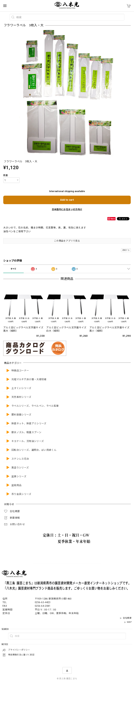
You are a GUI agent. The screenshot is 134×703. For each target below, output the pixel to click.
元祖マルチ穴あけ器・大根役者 (29, 379)
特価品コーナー (20, 370)
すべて (13, 269)
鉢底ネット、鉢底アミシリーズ (28, 423)
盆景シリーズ (18, 476)
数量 (5, 175)
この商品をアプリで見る (67, 240)
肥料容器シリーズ (21, 414)
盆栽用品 (16, 485)
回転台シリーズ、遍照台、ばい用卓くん (33, 450)
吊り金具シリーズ (21, 494)
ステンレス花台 (20, 458)
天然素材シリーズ (21, 397)
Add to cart (67, 199)
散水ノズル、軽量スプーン (26, 432)
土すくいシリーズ (21, 388)
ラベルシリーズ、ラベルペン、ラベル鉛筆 (35, 406)
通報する (126, 250)
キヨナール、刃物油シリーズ (27, 441)
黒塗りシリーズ (20, 467)
